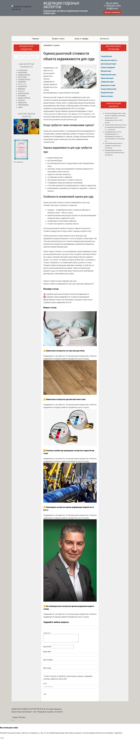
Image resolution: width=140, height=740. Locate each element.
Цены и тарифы (81, 38)
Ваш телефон (48, 660)
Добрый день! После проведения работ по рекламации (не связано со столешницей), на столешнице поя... (115, 136)
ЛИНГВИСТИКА (22, 73)
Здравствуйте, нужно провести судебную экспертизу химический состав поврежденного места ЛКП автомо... (115, 118)
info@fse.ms (112, 8)
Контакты (104, 38)
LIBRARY (20, 107)
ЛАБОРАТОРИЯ (22, 86)
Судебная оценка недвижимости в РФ (57, 302)
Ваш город (47, 668)
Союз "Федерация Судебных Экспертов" (48, 712)
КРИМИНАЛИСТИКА (24, 75)
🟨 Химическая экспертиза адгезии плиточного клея (64, 399)
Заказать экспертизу (112, 12)
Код (49, 633)
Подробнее (118, 733)
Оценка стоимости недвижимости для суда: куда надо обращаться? (68, 284)
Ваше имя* (47, 651)
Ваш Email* (47, 647)
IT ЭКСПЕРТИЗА (22, 70)
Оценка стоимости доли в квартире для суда (59, 281)
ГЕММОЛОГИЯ (22, 103)
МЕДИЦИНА (21, 89)
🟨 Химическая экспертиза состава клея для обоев (64, 351)
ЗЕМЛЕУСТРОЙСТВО (24, 98)
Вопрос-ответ (58, 38)
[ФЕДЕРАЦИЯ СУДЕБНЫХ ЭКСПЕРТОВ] (25, 9)
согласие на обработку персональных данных (66, 676)
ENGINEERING (22, 82)
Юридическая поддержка (26, 47)
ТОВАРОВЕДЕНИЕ (23, 105)
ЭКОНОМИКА (22, 96)
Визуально (45, 633)
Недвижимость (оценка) (51, 45)
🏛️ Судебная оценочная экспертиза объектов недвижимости (66, 294)
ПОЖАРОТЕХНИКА (23, 93)
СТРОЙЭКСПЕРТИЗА (24, 80)
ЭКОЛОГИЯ (21, 100)
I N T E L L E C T (22, 84)
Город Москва (106, 56)
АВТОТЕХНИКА (22, 77)
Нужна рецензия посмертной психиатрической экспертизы (114, 152)
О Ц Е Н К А (21, 91)
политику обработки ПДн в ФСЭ (55, 679)
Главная (35, 38)
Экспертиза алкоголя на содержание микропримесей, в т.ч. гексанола (115, 127)
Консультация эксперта (113, 105)
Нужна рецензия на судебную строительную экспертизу (113, 145)
